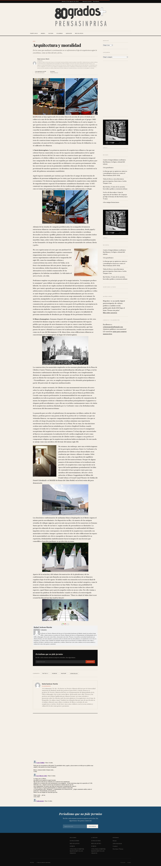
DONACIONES (74, 841)
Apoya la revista (87, 1)
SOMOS (72, 846)
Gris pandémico (108, 167)
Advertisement (117, 843)
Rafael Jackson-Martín (43, 59)
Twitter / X (45, 673)
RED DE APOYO (79, 33)
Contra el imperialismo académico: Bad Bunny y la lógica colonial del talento (114, 162)
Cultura (50, 33)
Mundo (43, 33)
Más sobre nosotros (110, 313)
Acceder (129, 862)
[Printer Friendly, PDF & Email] (65, 624)
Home (115, 841)
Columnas (59, 33)
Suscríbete (96, 1)
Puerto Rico (34, 33)
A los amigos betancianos (111, 202)
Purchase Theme (118, 849)
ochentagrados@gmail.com (113, 327)
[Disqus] (65, 737)
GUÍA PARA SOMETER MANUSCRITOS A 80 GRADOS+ (77, 851)
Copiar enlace (74, 673)
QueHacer (69, 33)
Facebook (54, 673)
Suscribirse (90, 661)
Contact (115, 846)
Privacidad (122, 862)
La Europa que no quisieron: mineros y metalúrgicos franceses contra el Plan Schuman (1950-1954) (115, 173)
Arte (34, 41)
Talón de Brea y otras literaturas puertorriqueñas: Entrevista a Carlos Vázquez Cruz (115, 181)
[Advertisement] (115, 89)
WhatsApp (63, 673)
